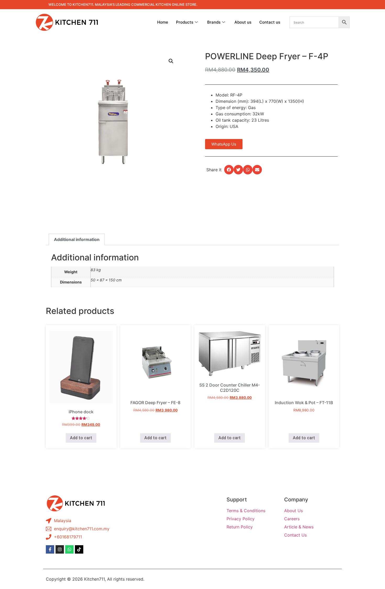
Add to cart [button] (81, 437)
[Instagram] (60, 549)
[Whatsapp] (69, 549)
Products (184, 22)
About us (242, 22)
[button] (171, 61)
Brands (214, 22)
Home (162, 22)
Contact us (269, 22)
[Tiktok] (79, 549)
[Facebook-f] (50, 549)
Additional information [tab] (77, 239)
